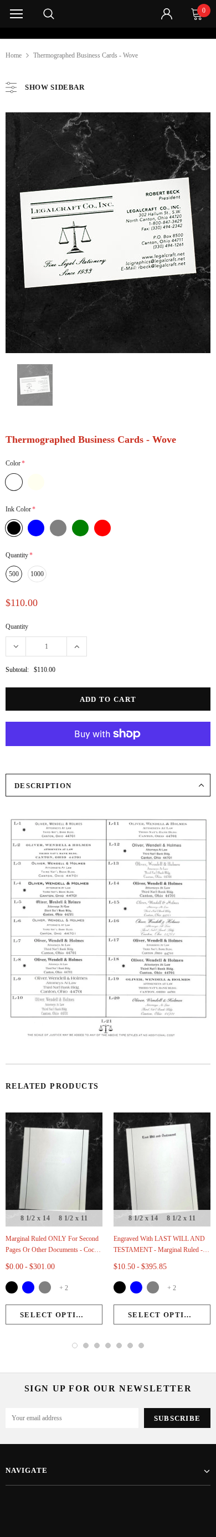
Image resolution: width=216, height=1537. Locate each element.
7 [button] (141, 1345)
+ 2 (63, 1288)
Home (14, 55)
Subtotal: (17, 670)
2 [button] (86, 1345)
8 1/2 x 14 (35, 1218)
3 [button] (97, 1345)
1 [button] (75, 1345)
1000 (37, 574)
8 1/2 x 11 (73, 1218)
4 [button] (108, 1345)
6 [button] (130, 1345)
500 (14, 574)
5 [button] (119, 1345)
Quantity (17, 626)
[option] (108, 33)
